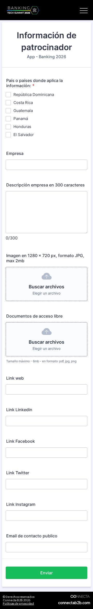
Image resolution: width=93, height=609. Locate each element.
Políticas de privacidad (18, 603)
